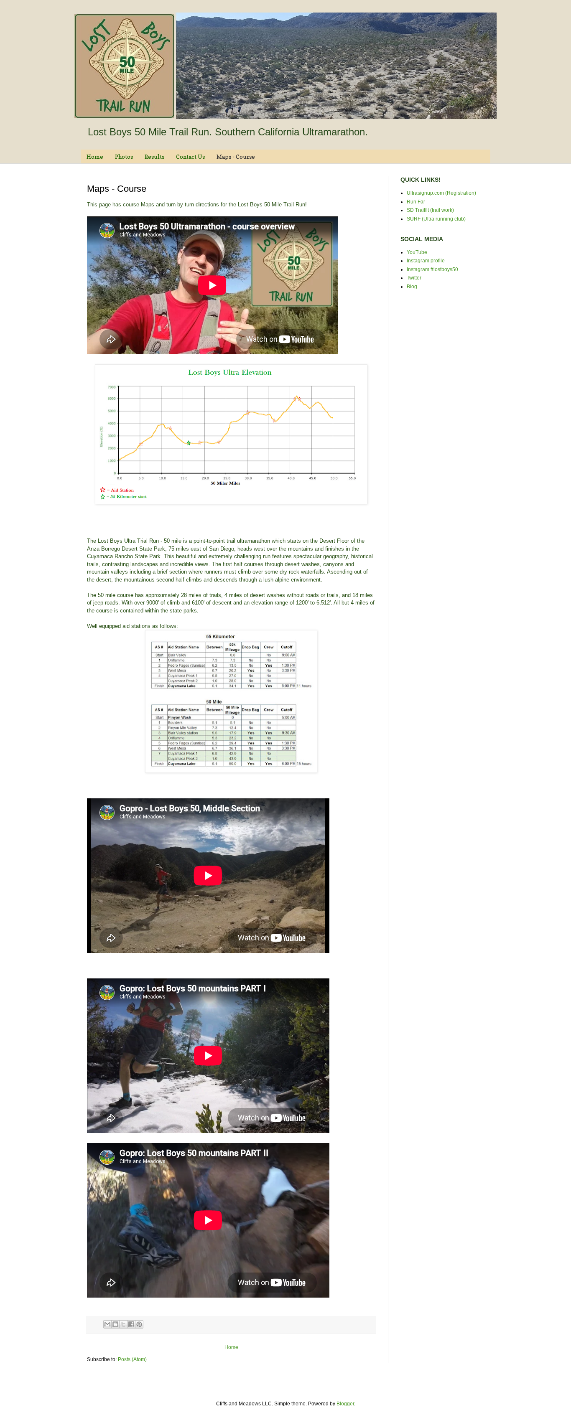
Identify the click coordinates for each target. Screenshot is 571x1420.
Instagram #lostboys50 (432, 269)
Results (154, 156)
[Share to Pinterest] (139, 1324)
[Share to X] (123, 1324)
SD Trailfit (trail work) (430, 210)
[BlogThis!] (115, 1324)
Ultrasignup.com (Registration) (441, 193)
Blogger (345, 1404)
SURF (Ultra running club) (436, 219)
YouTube (417, 252)
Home (95, 156)
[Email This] (107, 1324)
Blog (412, 287)
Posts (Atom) (132, 1359)
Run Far (416, 202)
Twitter (414, 278)
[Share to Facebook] (131, 1324)
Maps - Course (236, 156)
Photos (124, 156)
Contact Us (190, 156)
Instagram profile (426, 261)
